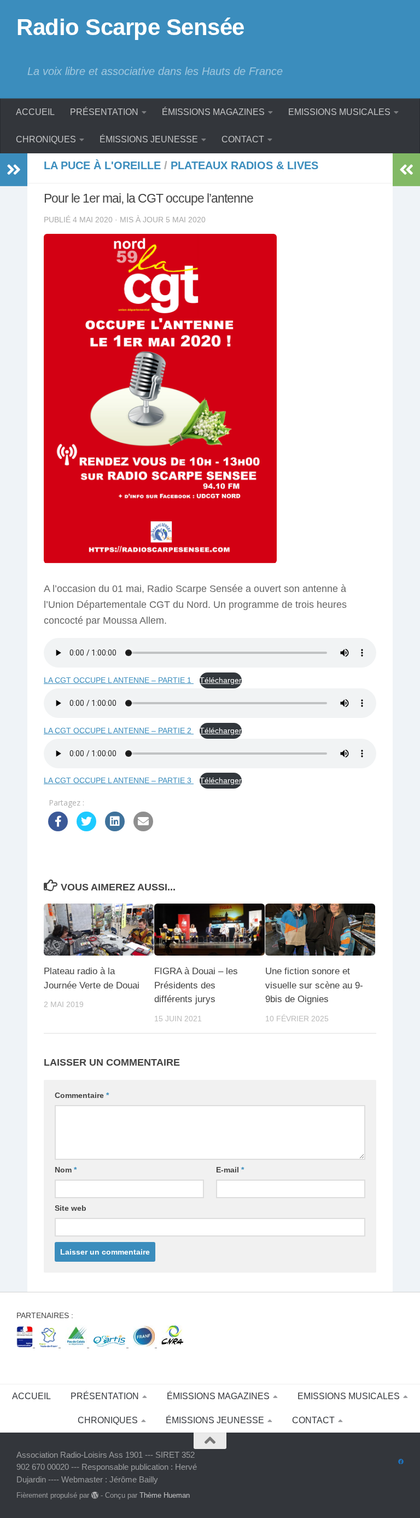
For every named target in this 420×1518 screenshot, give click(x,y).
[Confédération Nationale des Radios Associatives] (172, 1344)
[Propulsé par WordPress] (94, 1495)
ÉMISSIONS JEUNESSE (149, 139)
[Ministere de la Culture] (25, 1344)
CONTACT (242, 139)
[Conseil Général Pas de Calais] (77, 1344)
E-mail (230, 1169)
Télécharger (221, 680)
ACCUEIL (35, 112)
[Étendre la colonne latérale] (13, 169)
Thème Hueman (164, 1495)
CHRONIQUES (46, 139)
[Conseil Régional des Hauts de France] (50, 1344)
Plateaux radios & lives (244, 165)
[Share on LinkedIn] (115, 828)
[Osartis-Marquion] (111, 1344)
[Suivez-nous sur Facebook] (401, 1462)
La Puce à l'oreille (102, 165)
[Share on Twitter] (86, 828)
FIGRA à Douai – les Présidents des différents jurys (196, 985)
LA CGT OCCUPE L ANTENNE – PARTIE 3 (119, 780)
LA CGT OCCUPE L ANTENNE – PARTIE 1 (119, 680)
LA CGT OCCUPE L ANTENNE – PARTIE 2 (119, 730)
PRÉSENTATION (104, 112)
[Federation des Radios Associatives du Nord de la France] (145, 1344)
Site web (70, 1208)
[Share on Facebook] (58, 828)
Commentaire (82, 1095)
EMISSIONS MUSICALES (339, 112)
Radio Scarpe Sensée (130, 27)
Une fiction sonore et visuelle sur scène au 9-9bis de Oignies (314, 985)
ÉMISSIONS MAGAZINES (213, 112)
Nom (66, 1169)
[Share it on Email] (143, 828)
